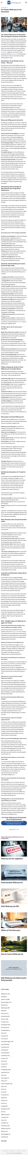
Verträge (3, 1123)
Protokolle (3, 1094)
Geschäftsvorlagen (5, 1041)
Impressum (5, 1150)
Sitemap (23, 1150)
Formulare (3, 1038)
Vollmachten (4, 1125)
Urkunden (3, 1117)
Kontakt (18, 1150)
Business (3, 1019)
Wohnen (3, 1131)
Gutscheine (4, 1047)
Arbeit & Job (4, 999)
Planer (2, 1086)
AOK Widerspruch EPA (10, 906)
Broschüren (4, 1013)
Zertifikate (3, 1137)
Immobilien (4, 1055)
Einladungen (4, 1024)
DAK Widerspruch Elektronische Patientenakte (13, 979)
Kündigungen (4, 1069)
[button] (1, 2)
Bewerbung (4, 1007)
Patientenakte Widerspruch (12, 882)
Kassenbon (14, 54)
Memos (3, 1080)
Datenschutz (12, 1150)
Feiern (2, 1033)
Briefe (2, 1010)
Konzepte (3, 1064)
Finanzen (3, 1036)
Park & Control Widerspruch (12, 954)
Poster (2, 1089)
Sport (2, 1111)
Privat (2, 1092)
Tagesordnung (4, 1114)
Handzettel (4, 1050)
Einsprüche (4, 1027)
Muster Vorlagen (5, 1083)
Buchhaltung (4, 1016)
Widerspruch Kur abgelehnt (12, 859)
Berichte (3, 1005)
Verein (2, 1120)
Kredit (2, 1066)
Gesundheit (4, 1044)
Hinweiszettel (4, 1052)
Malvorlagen (4, 1078)
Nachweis (19, 321)
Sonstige (3, 1106)
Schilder (3, 1100)
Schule (2, 1103)
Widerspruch (4, 52)
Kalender (3, 1058)
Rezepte (3, 1097)
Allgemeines (4, 993)
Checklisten (4, 1022)
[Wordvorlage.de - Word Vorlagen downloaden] (14, 2)
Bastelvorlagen (4, 1002)
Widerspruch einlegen (16, 631)
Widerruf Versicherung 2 (10, 930)
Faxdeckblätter (5, 1030)
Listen (2, 1075)
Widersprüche (4, 7)
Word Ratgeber (5, 1134)
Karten (3, 1061)
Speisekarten (4, 1108)
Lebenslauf (3, 1072)
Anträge (3, 996)
